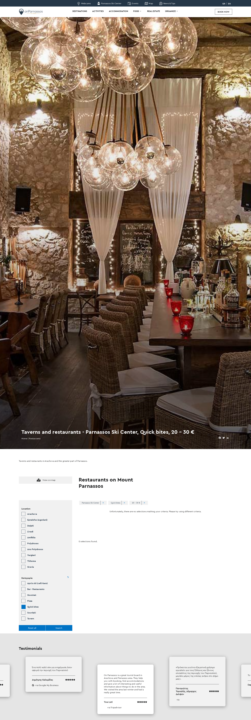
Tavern (30, 618)
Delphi (30, 525)
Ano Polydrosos (35, 549)
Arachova (32, 514)
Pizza (29, 601)
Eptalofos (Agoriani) (37, 519)
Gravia (30, 567)
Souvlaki (31, 612)
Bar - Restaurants (35, 589)
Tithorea (31, 561)
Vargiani (31, 555)
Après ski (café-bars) (37, 583)
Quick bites (33, 606)
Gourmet (31, 595)
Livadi (30, 531)
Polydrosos (32, 543)
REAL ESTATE (153, 11)
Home (24, 438)
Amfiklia (31, 537)
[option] (125, 685)
